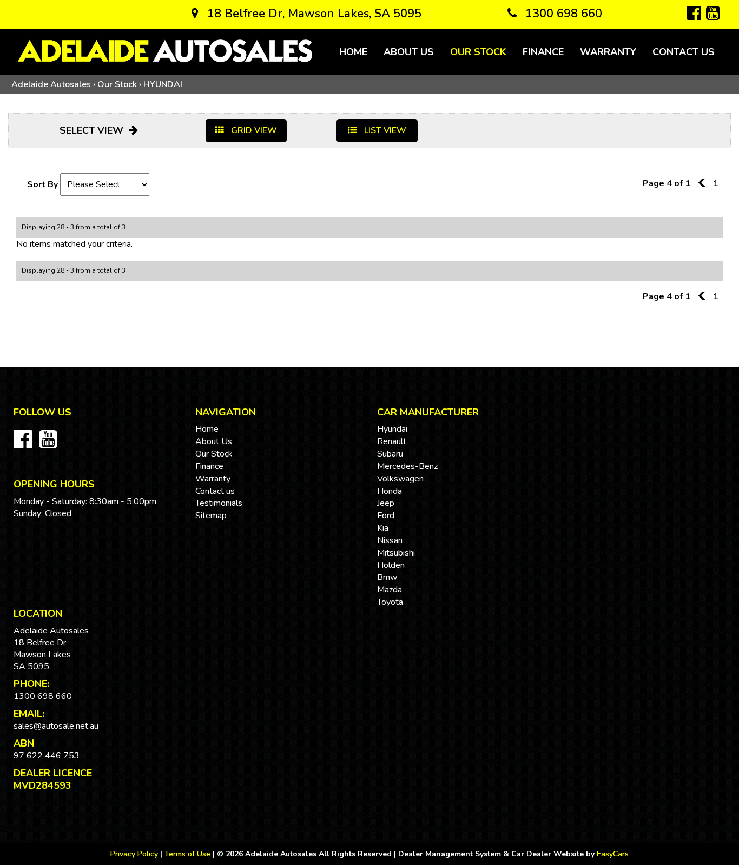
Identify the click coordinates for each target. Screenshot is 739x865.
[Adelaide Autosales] (165, 50)
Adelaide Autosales (51, 84)
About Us (409, 51)
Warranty (608, 51)
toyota (390, 602)
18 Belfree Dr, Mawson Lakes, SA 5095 (312, 13)
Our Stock (478, 51)
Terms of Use (188, 854)
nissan (390, 540)
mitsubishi (396, 553)
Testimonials (218, 503)
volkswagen (400, 479)
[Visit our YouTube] (51, 445)
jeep (385, 503)
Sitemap (211, 515)
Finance (543, 51)
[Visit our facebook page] (25, 445)
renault (391, 441)
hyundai (392, 429)
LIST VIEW (384, 130)
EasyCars (613, 854)
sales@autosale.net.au (56, 726)
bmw (387, 577)
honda (389, 491)
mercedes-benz (407, 466)
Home (353, 51)
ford (385, 515)
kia (382, 528)
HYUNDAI (162, 84)
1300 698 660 (562, 13)
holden (391, 565)
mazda (389, 590)
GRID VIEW (253, 130)
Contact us (683, 51)
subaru (390, 454)
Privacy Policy (135, 854)
